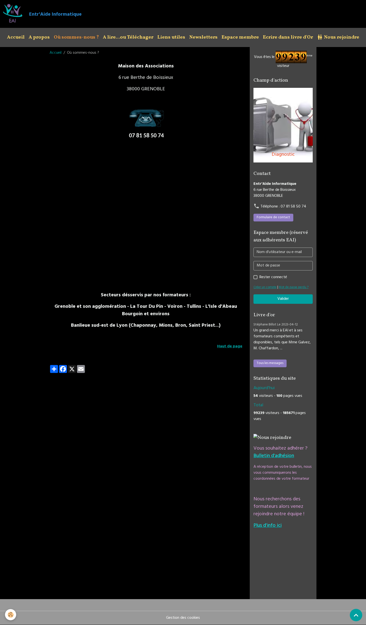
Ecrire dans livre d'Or (288, 37)
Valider (283, 299)
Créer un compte (265, 288)
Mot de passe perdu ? (293, 288)
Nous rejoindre (341, 37)
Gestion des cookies (183, 618)
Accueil (16, 37)
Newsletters (203, 37)
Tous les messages (270, 363)
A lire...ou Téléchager (128, 37)
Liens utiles (171, 37)
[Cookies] (10, 614)
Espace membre (240, 37)
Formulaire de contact (273, 217)
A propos (39, 37)
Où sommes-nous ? (76, 37)
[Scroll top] (356, 615)
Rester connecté (273, 277)
